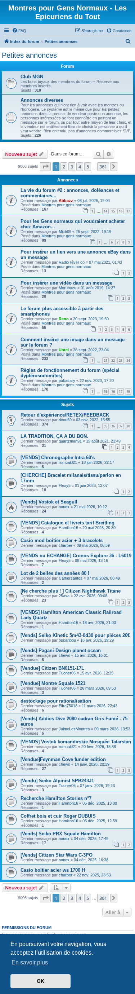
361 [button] (103, 166)
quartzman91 (70, 441)
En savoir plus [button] (30, 962)
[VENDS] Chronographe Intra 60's (58, 457)
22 (113, 360)
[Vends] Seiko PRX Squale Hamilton (61, 833)
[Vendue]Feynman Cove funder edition (63, 759)
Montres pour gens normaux (66, 205)
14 (105, 211)
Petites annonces (29, 55)
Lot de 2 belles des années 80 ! (55, 573)
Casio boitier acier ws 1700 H (53, 870)
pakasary (67, 380)
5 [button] (87, 166)
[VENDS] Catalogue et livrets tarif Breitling (67, 522)
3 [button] (72, 166)
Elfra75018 (68, 706)
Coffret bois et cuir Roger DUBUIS (58, 816)
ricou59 (65, 420)
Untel (64, 350)
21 (105, 360)
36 (113, 426)
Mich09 (65, 231)
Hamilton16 (68, 527)
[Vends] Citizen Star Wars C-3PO (57, 855)
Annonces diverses (42, 100)
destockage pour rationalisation (56, 701)
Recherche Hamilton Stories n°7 (56, 798)
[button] (45, 166)
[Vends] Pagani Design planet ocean (61, 650)
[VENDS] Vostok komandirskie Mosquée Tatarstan (76, 741)
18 (128, 391)
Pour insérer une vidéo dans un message (66, 283)
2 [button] (64, 166)
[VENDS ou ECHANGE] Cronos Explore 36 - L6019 (76, 555)
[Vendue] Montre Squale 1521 (53, 683)
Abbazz (66, 200)
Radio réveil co (72, 262)
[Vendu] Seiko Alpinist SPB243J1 (57, 780)
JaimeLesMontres (74, 729)
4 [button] (79, 166)
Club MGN (32, 76)
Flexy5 (65, 485)
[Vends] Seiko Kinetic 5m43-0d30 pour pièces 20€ (75, 635)
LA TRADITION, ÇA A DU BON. (54, 436)
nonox (64, 507)
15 (113, 211)
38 (128, 426)
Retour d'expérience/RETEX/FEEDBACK (65, 415)
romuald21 (68, 462)
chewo (64, 655)
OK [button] (40, 981)
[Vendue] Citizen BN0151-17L (52, 668)
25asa (64, 596)
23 (120, 360)
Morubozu (67, 288)
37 (120, 426)
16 (120, 211)
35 (105, 426)
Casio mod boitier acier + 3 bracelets (62, 540)
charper (65, 545)
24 (128, 360)
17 (128, 211)
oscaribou (67, 640)
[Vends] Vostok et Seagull (49, 502)
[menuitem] (19, 30)
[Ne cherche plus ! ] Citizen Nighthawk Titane (71, 591)
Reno (64, 319)
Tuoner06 (67, 673)
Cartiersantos (70, 578)
